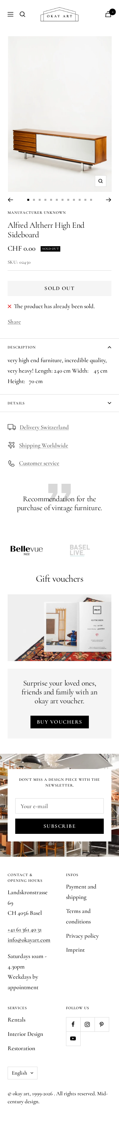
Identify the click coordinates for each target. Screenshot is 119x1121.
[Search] (22, 14)
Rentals (16, 1019)
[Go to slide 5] (51, 200)
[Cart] (108, 14)
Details (16, 403)
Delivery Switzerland (44, 427)
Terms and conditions (78, 916)
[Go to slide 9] (74, 200)
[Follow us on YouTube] (73, 1038)
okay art (21, 1093)
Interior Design (25, 1033)
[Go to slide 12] (91, 200)
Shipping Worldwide (43, 445)
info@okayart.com (29, 939)
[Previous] (10, 200)
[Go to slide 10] (80, 200)
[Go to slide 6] (57, 200)
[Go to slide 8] (68, 200)
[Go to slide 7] (62, 200)
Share (14, 321)
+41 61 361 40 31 (25, 929)
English (19, 1073)
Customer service (39, 463)
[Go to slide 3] (40, 200)
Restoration (21, 1048)
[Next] (108, 200)
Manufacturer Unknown (37, 212)
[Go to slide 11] (85, 200)
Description (22, 347)
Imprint (75, 949)
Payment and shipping (81, 892)
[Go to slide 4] (45, 200)
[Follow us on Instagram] (87, 1024)
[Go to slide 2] (34, 200)
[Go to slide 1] (28, 200)
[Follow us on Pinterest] (102, 1024)
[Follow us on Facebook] (73, 1024)
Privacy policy (82, 935)
